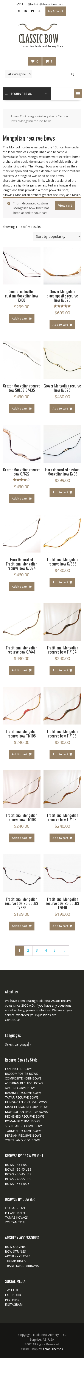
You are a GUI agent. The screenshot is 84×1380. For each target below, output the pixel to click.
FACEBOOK (13, 1295)
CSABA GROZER (16, 1208)
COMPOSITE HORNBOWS (23, 1078)
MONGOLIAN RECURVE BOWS (26, 1112)
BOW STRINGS (15, 1251)
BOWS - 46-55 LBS (18, 1179)
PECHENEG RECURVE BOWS (25, 1116)
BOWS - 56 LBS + (17, 1184)
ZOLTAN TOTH (15, 1222)
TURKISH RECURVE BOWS (23, 1131)
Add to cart (19, 318)
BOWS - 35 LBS (16, 1165)
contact (41, 1010)
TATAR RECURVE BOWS (22, 1097)
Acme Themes (53, 1349)
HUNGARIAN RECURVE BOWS (26, 1102)
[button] (78, 93)
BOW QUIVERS (15, 1247)
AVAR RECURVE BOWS (20, 1088)
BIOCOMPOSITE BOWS (21, 1074)
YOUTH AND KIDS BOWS (22, 1140)
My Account (55, 11)
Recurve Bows (21, 93)
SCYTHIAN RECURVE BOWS (24, 1126)
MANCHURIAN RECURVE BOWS (27, 1107)
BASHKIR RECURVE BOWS (23, 1093)
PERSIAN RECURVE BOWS (23, 1135)
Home (14, 116)
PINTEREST (13, 1300)
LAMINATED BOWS (19, 1069)
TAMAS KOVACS (16, 1217)
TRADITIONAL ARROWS (22, 1266)
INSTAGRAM (14, 1304)
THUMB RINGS (15, 1261)
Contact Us (12, 1020)
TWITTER (11, 1290)
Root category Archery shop (38, 116)
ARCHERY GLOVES (18, 1256)
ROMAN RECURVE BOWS (22, 1121)
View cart (65, 205)
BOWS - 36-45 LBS (18, 1169)
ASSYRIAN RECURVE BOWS (24, 1083)
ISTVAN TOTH (15, 1213)
